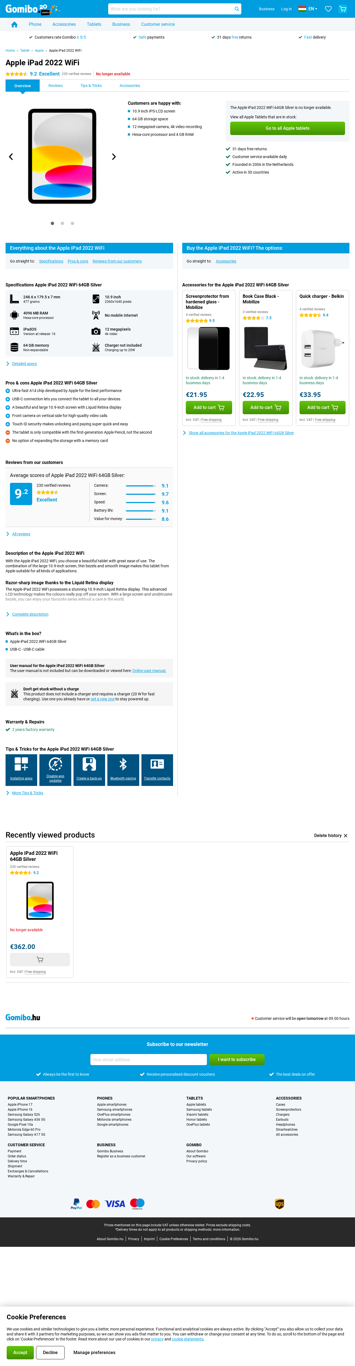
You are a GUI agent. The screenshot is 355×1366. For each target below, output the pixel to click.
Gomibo (194, 1145)
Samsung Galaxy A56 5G (26, 1120)
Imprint (149, 1239)
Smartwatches (287, 1130)
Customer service (158, 24)
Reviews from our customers (117, 261)
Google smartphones (112, 1125)
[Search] (236, 8)
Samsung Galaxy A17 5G (26, 1135)
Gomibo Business (110, 1151)
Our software (196, 1156)
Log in (286, 9)
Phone (35, 24)
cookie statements (188, 1339)
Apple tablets (196, 1105)
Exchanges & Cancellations (28, 1171)
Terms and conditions (209, 1239)
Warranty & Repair (21, 1176)
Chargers (283, 1115)
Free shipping (211, 420)
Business (121, 24)
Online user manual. (149, 670)
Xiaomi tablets (197, 1115)
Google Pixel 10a (20, 1125)
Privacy (133, 1239)
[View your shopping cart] (342, 9)
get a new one (103, 699)
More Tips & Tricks (27, 793)
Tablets (94, 24)
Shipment (15, 1166)
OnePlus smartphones (113, 1115)
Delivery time (17, 1161)
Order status (17, 1156)
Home (10, 51)
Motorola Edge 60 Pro (24, 1130)
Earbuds (282, 1120)
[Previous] (11, 156)
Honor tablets (196, 1120)
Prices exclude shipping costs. (228, 1225)
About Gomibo (197, 1151)
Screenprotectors (288, 1110)
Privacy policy (196, 1161)
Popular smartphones (31, 1098)
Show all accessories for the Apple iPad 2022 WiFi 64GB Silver (241, 433)
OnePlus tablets (198, 1125)
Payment (14, 1151)
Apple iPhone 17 (20, 1105)
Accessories (64, 24)
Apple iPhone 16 (20, 1110)
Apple (39, 51)
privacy (157, 1339)
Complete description (30, 614)
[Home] (14, 24)
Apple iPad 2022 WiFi (65, 51)
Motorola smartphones (114, 1120)
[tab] (52, 223)
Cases (280, 1105)
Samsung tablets (199, 1110)
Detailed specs (24, 363)
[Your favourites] (328, 9)
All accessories (287, 1135)
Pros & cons (78, 261)
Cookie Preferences (173, 1239)
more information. (226, 1230)
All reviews (21, 534)
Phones (105, 1098)
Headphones (285, 1125)
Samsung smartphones (114, 1110)
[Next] (113, 156)
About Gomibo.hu (110, 1239)
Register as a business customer (121, 1156)
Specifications (51, 261)
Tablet (24, 51)
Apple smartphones (111, 1105)
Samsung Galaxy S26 (24, 1115)
